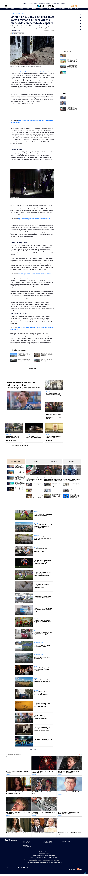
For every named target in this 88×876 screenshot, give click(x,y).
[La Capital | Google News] (27, 868)
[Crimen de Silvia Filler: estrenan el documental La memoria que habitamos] (44, 355)
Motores (31, 3)
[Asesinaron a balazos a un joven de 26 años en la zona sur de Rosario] (53, 496)
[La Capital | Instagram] (21, 868)
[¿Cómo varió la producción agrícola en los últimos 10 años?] (34, 682)
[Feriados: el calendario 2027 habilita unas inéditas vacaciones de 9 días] (69, 72)
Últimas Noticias (10, 8)
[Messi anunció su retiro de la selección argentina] (69, 103)
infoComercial (25, 845)
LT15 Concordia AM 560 (47, 842)
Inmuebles (25, 3)
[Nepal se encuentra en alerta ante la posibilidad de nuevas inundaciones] (34, 658)
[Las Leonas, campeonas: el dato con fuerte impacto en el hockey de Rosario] (34, 741)
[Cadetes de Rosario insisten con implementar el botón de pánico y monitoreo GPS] (34, 634)
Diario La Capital (26, 839)
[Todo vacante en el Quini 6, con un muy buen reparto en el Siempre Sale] (69, 61)
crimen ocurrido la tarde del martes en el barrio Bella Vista (29, 72)
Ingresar (79, 5)
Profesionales (42, 3)
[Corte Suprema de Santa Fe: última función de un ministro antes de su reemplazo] (54, 432)
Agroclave (25, 843)
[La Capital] (44, 6)
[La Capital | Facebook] (15, 868)
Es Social (77, 8)
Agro (55, 8)
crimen (23, 13)
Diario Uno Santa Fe (26, 841)
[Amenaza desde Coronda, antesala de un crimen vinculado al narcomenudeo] (20, 355)
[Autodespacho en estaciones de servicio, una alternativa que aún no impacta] (34, 598)
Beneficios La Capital (56, 3)
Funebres (48, 3)
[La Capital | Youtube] (24, 868)
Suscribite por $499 (73, 6)
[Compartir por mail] (80, 29)
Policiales (49, 8)
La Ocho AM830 (46, 839)
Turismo (63, 3)
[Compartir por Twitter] (80, 17)
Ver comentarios (32, 368)
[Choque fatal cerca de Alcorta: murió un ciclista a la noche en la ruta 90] (34, 432)
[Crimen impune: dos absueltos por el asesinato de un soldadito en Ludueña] (20, 360)
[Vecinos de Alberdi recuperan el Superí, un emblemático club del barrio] (34, 622)
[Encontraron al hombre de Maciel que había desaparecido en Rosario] (69, 55)
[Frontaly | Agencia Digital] (79, 869)
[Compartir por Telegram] (80, 23)
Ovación (34, 8)
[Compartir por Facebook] (80, 14)
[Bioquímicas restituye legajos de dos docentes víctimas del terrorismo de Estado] (34, 706)
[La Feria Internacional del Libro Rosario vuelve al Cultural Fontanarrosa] (34, 718)
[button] (6, 5)
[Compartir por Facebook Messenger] (80, 26)
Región (27, 8)
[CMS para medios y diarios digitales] (72, 869)
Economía (41, 8)
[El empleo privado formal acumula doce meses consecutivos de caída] (34, 551)
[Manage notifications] (85, 873)
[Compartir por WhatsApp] (80, 20)
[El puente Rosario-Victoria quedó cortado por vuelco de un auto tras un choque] (72, 490)
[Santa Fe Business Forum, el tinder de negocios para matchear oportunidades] (34, 694)
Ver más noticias (33, 749)
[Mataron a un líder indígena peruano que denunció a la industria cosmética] (44, 360)
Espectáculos (62, 8)
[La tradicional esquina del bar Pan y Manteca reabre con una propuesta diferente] (54, 389)
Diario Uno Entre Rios (27, 842)
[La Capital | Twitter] (18, 868)
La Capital (12, 13)
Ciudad (21, 8)
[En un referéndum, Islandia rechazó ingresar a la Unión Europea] (34, 670)
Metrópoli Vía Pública (27, 846)
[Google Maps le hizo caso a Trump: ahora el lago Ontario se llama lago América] (34, 646)
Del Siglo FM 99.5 (65, 839)
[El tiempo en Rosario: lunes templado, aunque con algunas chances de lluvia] (34, 586)
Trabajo (35, 3)
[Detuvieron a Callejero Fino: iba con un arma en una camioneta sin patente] (53, 490)
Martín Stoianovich (16, 30)
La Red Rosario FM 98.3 (47, 841)
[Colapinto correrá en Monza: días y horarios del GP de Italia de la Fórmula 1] (69, 109)
